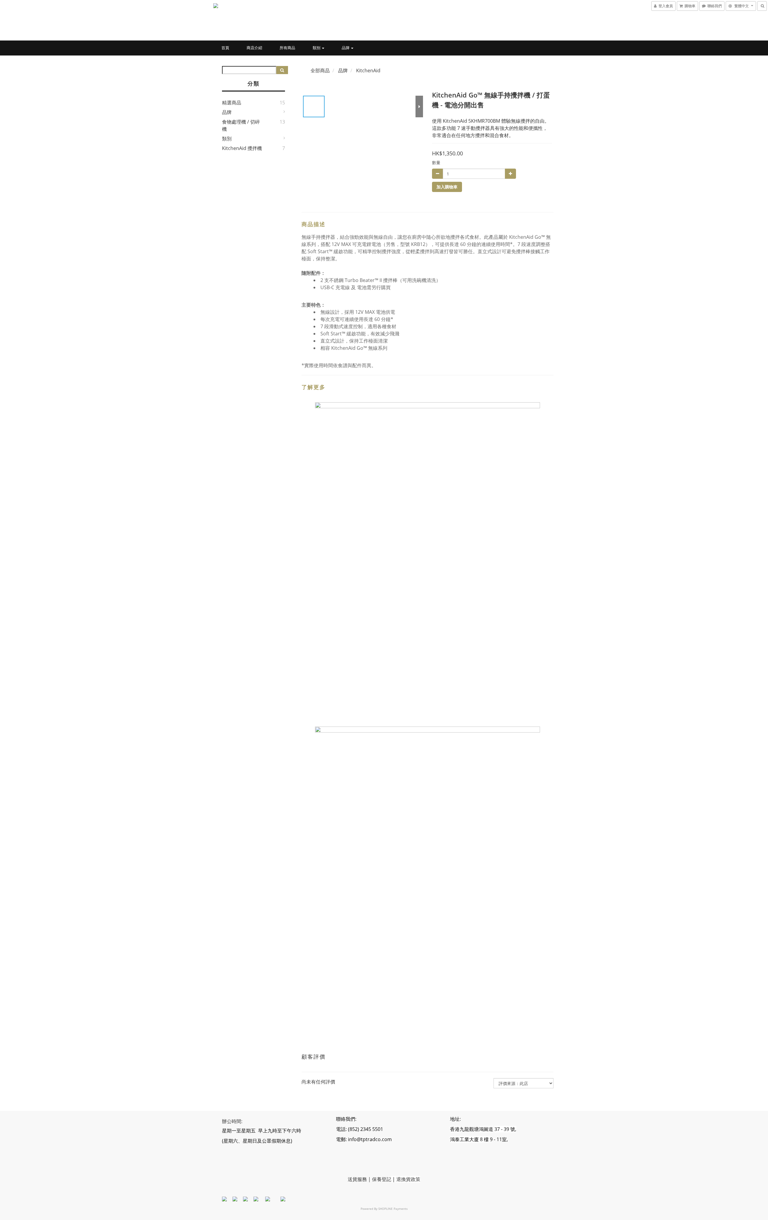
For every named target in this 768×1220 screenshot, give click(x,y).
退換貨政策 (408, 1179)
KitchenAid (368, 70)
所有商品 (287, 47)
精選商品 (231, 102)
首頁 (225, 47)
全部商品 (320, 70)
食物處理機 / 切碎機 (241, 125)
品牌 (346, 47)
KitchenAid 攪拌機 (242, 148)
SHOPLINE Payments (393, 1209)
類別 (317, 47)
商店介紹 (254, 47)
